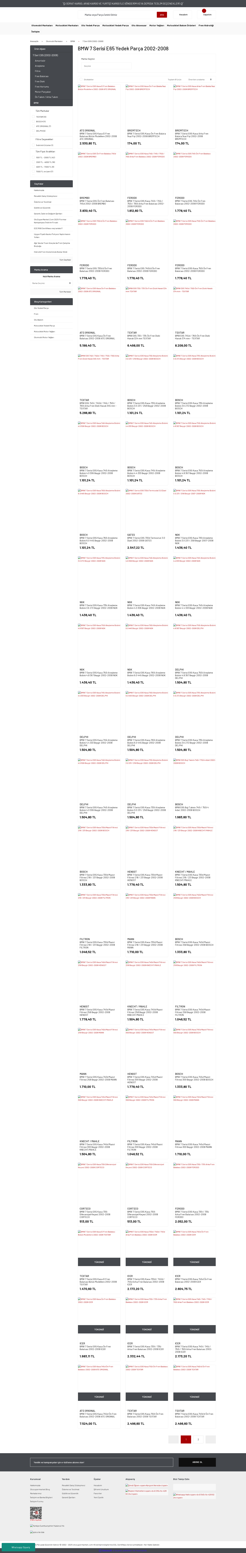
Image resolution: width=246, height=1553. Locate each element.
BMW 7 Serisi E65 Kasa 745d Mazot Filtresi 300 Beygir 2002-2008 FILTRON (145, 1147)
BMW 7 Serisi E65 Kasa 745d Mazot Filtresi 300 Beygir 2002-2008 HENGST (145, 1079)
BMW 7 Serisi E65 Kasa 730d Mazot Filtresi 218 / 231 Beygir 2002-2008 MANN (145, 945)
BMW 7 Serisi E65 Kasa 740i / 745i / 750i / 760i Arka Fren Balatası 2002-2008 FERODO (145, 203)
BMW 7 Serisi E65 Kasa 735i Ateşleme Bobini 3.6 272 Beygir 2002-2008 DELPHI (194, 743)
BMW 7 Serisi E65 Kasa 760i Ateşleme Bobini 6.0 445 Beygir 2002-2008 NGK (146, 674)
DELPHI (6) (40, 131)
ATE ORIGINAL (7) (43, 126)
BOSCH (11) (41, 121)
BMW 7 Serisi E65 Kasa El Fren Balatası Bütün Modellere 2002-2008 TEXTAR (98, 1282)
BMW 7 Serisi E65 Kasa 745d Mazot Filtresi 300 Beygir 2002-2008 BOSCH (194, 1078)
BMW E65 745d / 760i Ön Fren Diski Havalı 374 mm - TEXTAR (192, 337)
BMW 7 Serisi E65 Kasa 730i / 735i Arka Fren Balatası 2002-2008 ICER (145, 1348)
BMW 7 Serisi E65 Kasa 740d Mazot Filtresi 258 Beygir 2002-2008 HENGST (97, 1012)
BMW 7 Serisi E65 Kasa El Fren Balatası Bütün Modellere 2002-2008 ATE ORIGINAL (98, 136)
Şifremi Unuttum (101, 1489)
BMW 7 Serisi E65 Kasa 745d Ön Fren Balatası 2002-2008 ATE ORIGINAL (98, 1415)
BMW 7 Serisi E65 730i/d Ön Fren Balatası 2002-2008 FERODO (96, 269)
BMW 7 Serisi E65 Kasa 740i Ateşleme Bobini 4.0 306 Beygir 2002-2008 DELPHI (98, 810)
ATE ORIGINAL (87, 130)
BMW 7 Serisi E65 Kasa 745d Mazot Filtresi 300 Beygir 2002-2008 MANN (193, 1145)
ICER (130, 1275)
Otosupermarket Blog (40, 1489)
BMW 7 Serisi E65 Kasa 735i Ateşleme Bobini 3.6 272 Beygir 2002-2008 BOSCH (194, 406)
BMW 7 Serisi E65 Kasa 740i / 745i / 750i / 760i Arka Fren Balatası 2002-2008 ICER (193, 1349)
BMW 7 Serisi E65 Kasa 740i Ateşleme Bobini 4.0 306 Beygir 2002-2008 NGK (146, 606)
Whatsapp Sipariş (21, 1547)
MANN (130, 939)
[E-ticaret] (122, 1550)
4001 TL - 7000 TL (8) (45, 167)
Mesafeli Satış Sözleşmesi (73, 1485)
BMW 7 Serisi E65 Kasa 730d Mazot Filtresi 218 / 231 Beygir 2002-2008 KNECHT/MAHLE (192, 877)
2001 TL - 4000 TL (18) (45, 162)
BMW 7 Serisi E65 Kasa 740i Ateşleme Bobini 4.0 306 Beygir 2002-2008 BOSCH (98, 473)
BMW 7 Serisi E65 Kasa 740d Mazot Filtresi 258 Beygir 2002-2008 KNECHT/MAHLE (145, 1012)
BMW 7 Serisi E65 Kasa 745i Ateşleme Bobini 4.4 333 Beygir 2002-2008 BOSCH (146, 473)
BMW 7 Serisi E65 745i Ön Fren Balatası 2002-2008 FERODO (190, 202)
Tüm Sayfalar (65, 259)
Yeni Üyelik (98, 1497)
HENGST (132, 871)
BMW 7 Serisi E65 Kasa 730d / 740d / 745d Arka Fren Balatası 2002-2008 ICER (146, 1282)
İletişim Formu (36, 1501)
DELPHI (179, 669)
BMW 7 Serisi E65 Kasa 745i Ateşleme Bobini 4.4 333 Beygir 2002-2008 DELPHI (98, 743)
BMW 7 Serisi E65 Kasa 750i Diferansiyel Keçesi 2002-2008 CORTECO (142, 1214)
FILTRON (85, 939)
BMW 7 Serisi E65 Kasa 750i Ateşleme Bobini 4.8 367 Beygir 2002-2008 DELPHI (194, 675)
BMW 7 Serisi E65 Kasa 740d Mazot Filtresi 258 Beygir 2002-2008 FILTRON (192, 1012)
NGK (177, 534)
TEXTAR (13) (41, 117)
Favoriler (98, 1493)
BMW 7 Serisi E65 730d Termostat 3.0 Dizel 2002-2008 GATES (146, 539)
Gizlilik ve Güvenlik (70, 1493)
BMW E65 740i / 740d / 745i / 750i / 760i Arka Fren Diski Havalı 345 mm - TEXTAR (98, 406)
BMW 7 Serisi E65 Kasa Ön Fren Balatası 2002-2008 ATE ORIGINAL (97, 337)
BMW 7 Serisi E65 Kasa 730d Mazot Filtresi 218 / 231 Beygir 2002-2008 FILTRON (97, 945)
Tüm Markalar (65, 291)
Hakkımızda (35, 1485)
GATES (131, 534)
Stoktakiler (89, 79)
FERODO (132, 197)
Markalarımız (35, 1493)
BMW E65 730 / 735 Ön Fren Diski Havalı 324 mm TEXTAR (143, 337)
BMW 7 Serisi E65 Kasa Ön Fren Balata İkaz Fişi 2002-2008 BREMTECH (146, 135)
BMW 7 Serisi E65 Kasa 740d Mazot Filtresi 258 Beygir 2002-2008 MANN (98, 1078)
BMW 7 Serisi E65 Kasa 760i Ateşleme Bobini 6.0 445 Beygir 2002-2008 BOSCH (98, 540)
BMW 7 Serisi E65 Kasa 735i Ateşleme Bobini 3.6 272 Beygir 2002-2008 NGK (98, 606)
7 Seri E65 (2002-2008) (93, 41)
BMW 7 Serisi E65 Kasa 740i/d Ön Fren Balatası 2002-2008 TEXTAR (194, 1415)
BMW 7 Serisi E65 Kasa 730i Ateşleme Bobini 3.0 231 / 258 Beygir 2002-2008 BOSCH (146, 406)
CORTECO (85, 1208)
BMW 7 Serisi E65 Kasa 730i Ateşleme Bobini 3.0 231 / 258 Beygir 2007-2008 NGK (194, 540)
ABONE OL (197, 1462)
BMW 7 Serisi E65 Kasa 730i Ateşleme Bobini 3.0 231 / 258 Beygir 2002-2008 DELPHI (146, 810)
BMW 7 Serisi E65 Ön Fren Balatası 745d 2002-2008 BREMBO (97, 202)
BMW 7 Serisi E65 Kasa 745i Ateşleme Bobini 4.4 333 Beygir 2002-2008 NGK (194, 606)
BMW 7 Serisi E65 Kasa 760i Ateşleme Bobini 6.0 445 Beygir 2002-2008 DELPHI (146, 743)
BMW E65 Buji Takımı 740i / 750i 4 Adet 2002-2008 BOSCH (192, 808)
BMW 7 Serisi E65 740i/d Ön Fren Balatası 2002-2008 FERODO (143, 269)
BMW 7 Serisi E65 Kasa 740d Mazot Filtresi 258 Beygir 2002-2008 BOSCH (194, 943)
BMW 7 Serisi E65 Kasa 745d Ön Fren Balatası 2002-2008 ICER (193, 1280)
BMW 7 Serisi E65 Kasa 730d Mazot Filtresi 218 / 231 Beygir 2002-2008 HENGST (145, 877)
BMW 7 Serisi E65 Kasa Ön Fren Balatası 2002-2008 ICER (95, 1348)
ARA (162, 15)
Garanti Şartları (68, 1497)
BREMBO (85, 197)
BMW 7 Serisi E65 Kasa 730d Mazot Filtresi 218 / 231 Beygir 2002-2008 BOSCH (97, 877)
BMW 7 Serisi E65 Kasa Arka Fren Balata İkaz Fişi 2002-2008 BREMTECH (191, 136)
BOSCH (131, 399)
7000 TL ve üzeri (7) (44, 171)
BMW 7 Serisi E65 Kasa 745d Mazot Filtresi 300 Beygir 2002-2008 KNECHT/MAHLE (97, 1147)
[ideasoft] (105, 1550)
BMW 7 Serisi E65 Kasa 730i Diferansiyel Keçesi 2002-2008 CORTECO (95, 1214)
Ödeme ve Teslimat (70, 1489)
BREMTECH (133, 130)
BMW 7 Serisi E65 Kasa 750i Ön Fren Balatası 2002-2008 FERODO (193, 269)
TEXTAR (132, 332)
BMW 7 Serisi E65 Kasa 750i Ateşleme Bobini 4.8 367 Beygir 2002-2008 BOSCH (194, 473)
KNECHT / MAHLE (185, 871)
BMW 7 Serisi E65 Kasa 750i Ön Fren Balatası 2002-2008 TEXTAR (145, 1415)
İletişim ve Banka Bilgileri (41, 1497)
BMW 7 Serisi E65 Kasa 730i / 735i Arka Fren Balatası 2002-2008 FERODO (192, 1214)
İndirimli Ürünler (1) (44, 145)
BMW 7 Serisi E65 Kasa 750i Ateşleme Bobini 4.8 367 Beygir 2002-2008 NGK (98, 674)
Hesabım (98, 1485)
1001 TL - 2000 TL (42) (45, 157)
